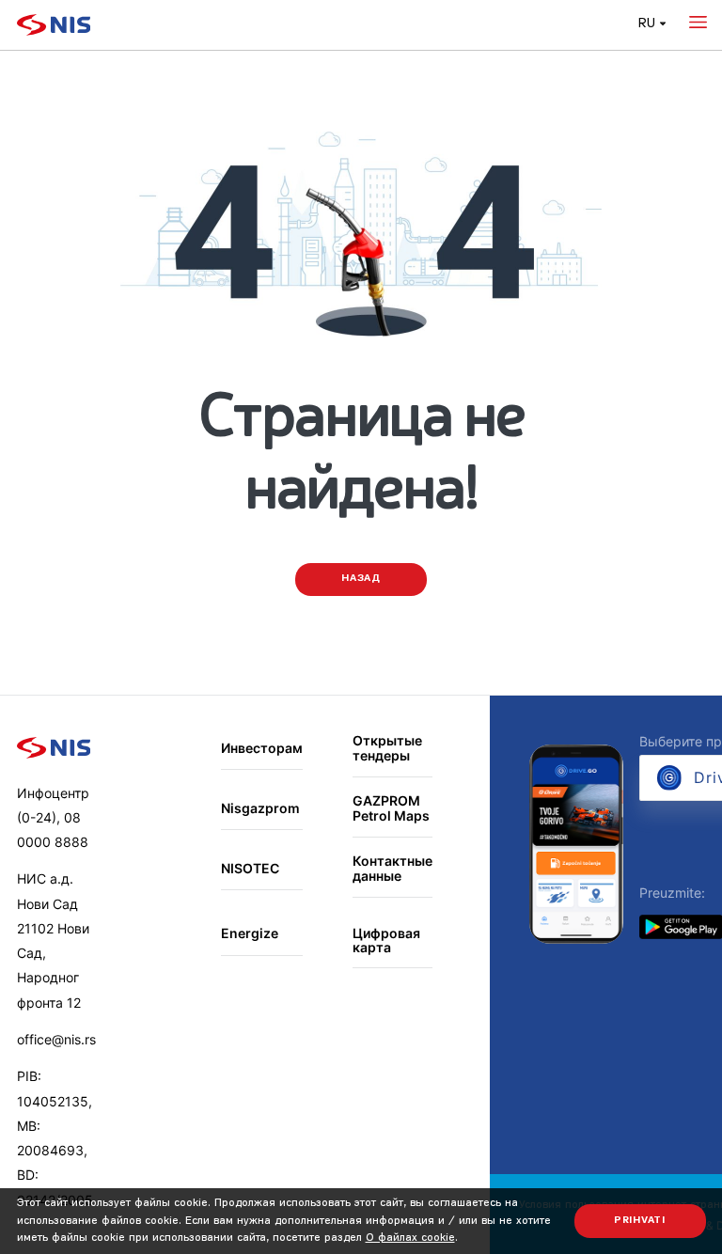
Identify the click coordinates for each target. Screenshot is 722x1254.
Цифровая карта (386, 940)
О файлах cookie (410, 1238)
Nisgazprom (260, 808)
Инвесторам (262, 748)
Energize (249, 933)
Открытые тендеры (387, 747)
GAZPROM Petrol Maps (391, 808)
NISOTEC (250, 868)
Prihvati (640, 1220)
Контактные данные (392, 868)
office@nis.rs (56, 1039)
